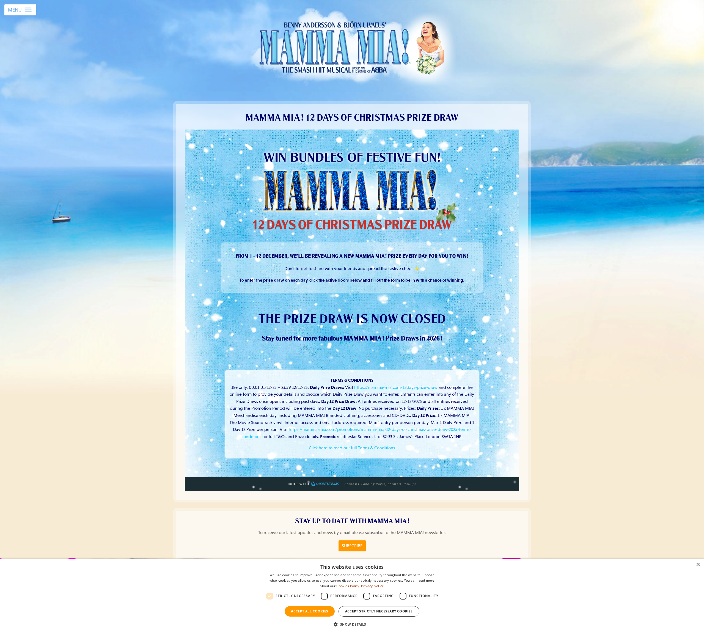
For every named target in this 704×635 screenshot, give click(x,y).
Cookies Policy (347, 586)
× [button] (698, 565)
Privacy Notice (372, 586)
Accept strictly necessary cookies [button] (379, 611)
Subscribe (352, 545)
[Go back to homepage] (352, 46)
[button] (352, 624)
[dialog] (352, 597)
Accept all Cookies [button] (309, 611)
